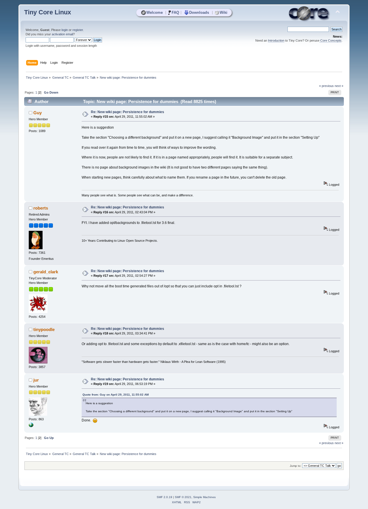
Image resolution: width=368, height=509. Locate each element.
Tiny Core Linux (47, 12)
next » (339, 86)
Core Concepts (330, 40)
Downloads (199, 12)
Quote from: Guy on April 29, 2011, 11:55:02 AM (116, 394)
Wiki (223, 12)
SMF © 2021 (183, 497)
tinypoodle (44, 329)
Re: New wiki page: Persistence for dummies (127, 112)
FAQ (175, 12)
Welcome (154, 12)
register (77, 30)
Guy (37, 112)
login (65, 30)
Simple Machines (204, 497)
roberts (40, 208)
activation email (62, 34)
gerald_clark (45, 271)
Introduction (276, 40)
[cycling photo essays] (31, 426)
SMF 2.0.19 (164, 497)
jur (36, 380)
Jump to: (295, 465)
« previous (326, 86)
